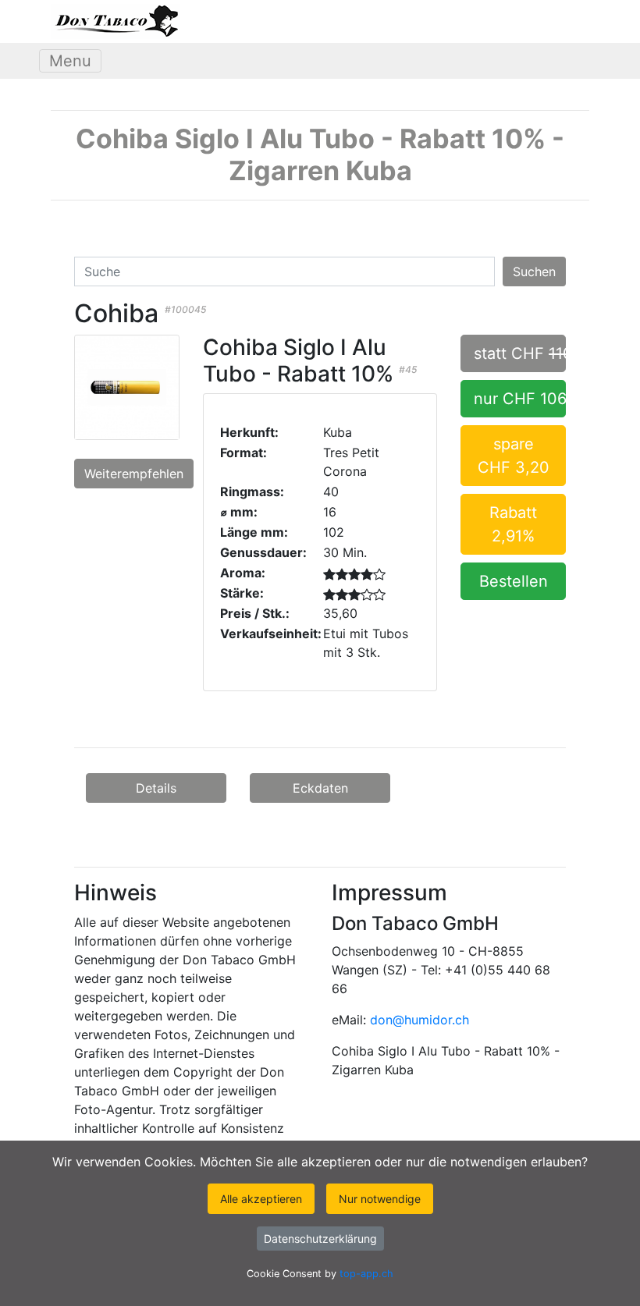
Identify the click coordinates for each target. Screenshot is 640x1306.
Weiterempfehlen (133, 473)
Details (156, 788)
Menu (70, 60)
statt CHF (520, 353)
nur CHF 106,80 (520, 398)
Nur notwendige (380, 1198)
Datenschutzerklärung (320, 1238)
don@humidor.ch (419, 1019)
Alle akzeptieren (261, 1198)
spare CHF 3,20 (513, 456)
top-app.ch (366, 1273)
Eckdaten (320, 788)
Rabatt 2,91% (513, 524)
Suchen (534, 271)
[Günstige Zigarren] (115, 21)
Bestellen (513, 581)
